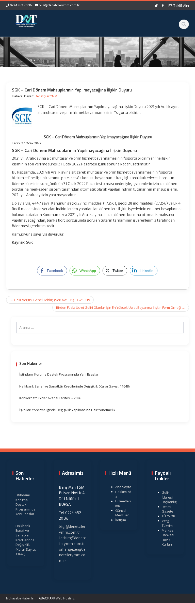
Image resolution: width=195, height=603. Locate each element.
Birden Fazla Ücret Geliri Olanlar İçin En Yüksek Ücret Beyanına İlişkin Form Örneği (120, 307)
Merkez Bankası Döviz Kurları (168, 537)
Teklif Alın (180, 5)
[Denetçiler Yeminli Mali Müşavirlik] (26, 20)
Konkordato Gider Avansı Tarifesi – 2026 (50, 398)
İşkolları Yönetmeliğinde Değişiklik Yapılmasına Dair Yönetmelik (67, 410)
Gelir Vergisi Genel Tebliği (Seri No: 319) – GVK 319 (50, 300)
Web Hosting (65, 598)
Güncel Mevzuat (122, 513)
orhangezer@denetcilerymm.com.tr (72, 555)
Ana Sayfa (123, 487)
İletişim (120, 520)
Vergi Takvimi (167, 523)
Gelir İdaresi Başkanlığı (169, 497)
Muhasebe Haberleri (21, 598)
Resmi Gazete (167, 509)
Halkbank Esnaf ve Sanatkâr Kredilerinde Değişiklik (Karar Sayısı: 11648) (74, 386)
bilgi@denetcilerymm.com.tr (59, 5)
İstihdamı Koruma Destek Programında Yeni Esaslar (59, 374)
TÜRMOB (168, 516)
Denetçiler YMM (46, 96)
